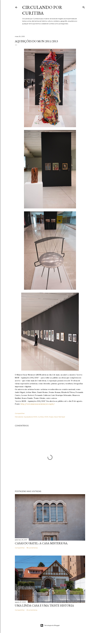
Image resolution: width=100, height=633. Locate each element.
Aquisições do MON (30, 417)
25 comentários (31, 610)
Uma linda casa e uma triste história (44, 605)
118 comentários (32, 548)
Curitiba (41, 417)
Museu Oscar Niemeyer (57, 417)
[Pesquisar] (83, 6)
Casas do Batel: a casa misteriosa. (41, 543)
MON (46, 417)
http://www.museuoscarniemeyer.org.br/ (38, 404)
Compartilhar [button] (20, 413)
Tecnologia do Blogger (52, 625)
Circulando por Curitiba (42, 10)
